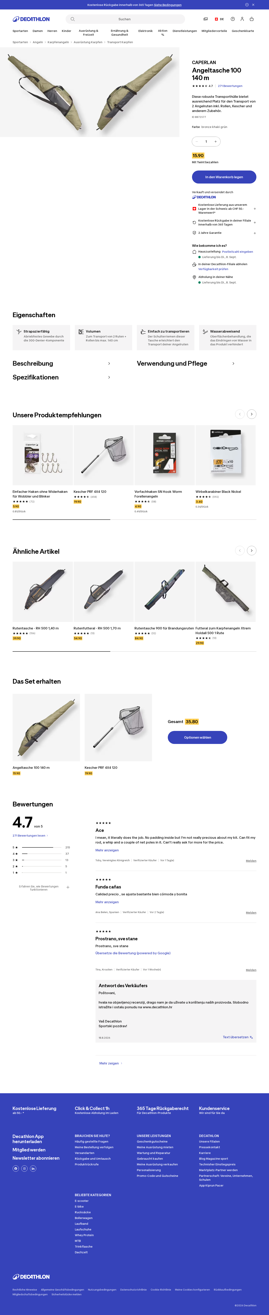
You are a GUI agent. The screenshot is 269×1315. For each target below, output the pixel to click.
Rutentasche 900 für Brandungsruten (164, 628)
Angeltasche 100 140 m (31, 768)
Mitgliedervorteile (214, 31)
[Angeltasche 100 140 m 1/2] (134, 92)
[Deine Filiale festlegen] (205, 19)
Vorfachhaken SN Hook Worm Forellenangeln (158, 494)
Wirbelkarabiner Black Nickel (218, 492)
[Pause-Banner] (247, 5)
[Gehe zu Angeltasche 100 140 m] (46, 727)
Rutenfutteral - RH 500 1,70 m (97, 628)
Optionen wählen (197, 737)
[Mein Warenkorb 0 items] (251, 19)
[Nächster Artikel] (251, 414)
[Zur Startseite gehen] (31, 19)
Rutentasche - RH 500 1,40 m (36, 628)
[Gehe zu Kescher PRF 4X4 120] (118, 727)
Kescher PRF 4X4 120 (90, 492)
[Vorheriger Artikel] (240, 414)
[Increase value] (215, 141)
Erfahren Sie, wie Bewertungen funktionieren (38, 888)
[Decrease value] (196, 141)
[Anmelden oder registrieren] (242, 19)
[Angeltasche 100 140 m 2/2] (45, 92)
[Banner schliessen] (253, 5)
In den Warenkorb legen (224, 177)
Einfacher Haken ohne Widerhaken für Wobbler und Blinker (40, 494)
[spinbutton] (206, 141)
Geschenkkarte (243, 31)
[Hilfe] (232, 19)
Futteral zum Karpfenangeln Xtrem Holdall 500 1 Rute (223, 630)
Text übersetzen (236, 1037)
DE (222, 19)
